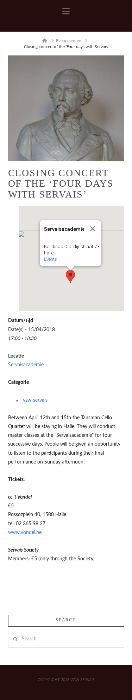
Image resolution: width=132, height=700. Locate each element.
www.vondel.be (25, 532)
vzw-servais (35, 400)
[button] (66, 11)
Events (50, 259)
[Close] (92, 228)
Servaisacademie (26, 364)
